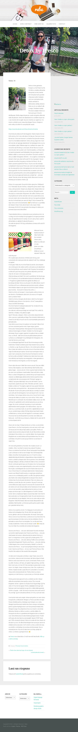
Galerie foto (51, 24)
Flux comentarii (58, 208)
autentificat (19, 674)
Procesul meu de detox (22, 646)
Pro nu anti (64, 158)
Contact (62, 24)
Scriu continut (26, 24)
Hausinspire (37, 703)
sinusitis (56, 158)
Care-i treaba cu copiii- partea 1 (63, 131)
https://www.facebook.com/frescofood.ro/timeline (23, 129)
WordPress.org (58, 211)
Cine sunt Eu (39, 24)
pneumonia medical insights (62, 172)
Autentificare (58, 201)
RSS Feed (23, 726)
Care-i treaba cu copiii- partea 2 (63, 125)
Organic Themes (15, 726)
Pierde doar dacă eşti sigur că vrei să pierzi (21, 650)
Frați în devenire (58, 113)
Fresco (12, 636)
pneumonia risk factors (60, 167)
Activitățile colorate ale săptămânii (64, 175)
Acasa (15, 24)
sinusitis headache (59, 152)
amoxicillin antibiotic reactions (63, 161)
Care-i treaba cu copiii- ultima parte (64, 119)
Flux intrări (57, 205)
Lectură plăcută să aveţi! (37, 652)
